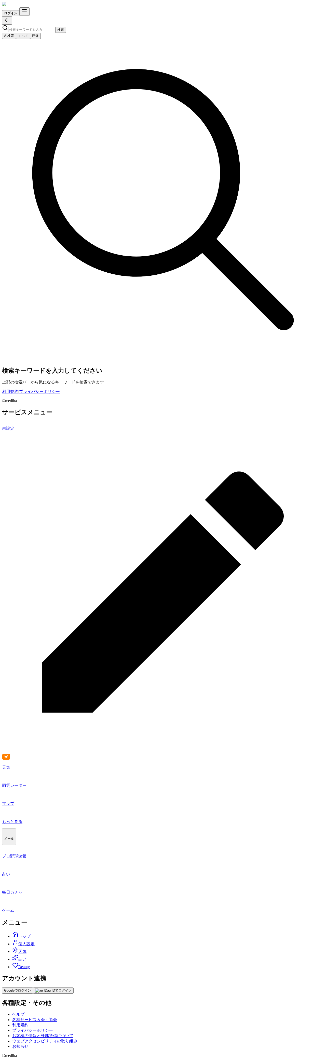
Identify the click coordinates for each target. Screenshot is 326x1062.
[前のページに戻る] (7, 20)
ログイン (10, 13)
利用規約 (10, 391)
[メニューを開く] (24, 11)
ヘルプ (18, 1014)
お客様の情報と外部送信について (42, 1036)
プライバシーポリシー (39, 391)
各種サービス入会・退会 (34, 1019)
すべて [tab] (23, 36)
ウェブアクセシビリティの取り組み (44, 1041)
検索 (60, 30)
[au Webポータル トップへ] (18, 4)
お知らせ (20, 1046)
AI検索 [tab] (9, 36)
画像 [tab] (35, 36)
